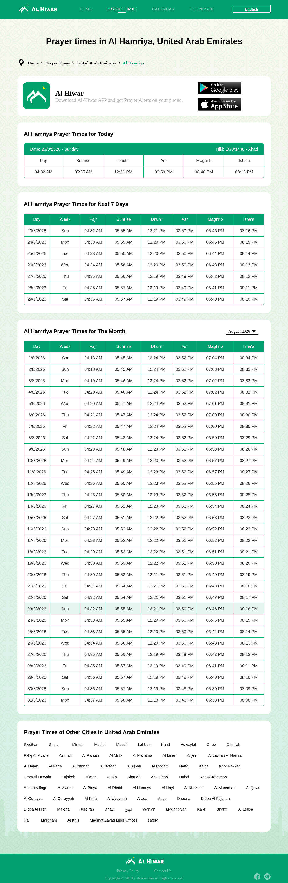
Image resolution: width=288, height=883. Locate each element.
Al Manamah (225, 788)
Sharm (222, 809)
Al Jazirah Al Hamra (225, 755)
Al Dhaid (115, 788)
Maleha (63, 809)
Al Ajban (134, 766)
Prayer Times (57, 63)
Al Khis (73, 820)
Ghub (211, 745)
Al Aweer (65, 788)
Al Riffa (91, 798)
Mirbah (78, 745)
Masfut (100, 745)
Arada (142, 798)
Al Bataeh (108, 766)
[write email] (267, 876)
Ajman (91, 777)
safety (153, 820)
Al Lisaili (169, 755)
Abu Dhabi (160, 777)
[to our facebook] (257, 876)
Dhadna (183, 798)
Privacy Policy (128, 871)
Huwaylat (188, 745)
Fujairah (68, 777)
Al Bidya (90, 788)
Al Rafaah (90, 755)
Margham (49, 820)
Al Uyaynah (117, 798)
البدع (128, 809)
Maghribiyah (176, 809)
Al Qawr (253, 788)
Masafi (121, 745)
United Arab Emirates (96, 63)
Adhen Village (35, 788)
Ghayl (109, 809)
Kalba (204, 766)
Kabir (201, 809)
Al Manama (142, 755)
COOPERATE (202, 9)
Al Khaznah (194, 788)
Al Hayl (168, 788)
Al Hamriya (142, 788)
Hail (27, 820)
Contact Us (162, 871)
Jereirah (87, 809)
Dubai (184, 777)
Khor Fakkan (230, 766)
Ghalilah (233, 745)
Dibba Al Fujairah (215, 798)
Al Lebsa (245, 809)
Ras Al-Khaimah (213, 777)
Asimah (65, 755)
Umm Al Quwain (37, 777)
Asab (162, 798)
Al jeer (192, 755)
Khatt (165, 745)
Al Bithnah (81, 766)
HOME (85, 9)
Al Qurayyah (63, 798)
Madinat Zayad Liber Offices (113, 820)
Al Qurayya (33, 798)
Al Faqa (55, 766)
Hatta (183, 766)
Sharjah (133, 777)
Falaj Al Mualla (36, 755)
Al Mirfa (115, 755)
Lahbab (144, 745)
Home (33, 63)
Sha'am (55, 745)
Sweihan (31, 745)
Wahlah (149, 809)
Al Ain (112, 777)
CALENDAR (163, 9)
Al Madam (160, 766)
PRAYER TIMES (122, 9)
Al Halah (31, 766)
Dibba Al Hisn (35, 809)
